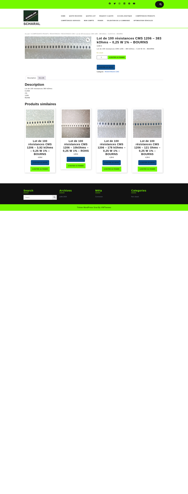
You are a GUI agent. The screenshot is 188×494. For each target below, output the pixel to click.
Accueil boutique (124, 16)
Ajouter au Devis (106, 67)
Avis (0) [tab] (41, 78)
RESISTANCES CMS (68, 34)
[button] (88, 40)
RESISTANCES (55, 34)
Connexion (99, 196)
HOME (63, 16)
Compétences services (70, 20)
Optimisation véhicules (143, 20)
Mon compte (89, 20)
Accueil (27, 34)
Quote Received (75, 16)
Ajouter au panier (117, 57)
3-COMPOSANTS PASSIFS (40, 34)
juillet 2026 (63, 196)
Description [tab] (31, 78)
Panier (100, 20)
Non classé (135, 196)
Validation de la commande (118, 20)
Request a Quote (106, 16)
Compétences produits (145, 16)
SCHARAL (32, 24)
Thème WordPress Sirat (87, 207)
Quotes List (91, 16)
